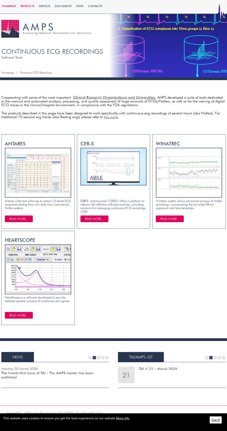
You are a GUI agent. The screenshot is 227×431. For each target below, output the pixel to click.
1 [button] (90, 357)
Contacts (95, 6)
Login (188, 33)
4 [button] (103, 357)
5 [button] (107, 357)
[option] (55, 375)
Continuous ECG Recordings (36, 72)
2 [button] (94, 357)
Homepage (9, 6)
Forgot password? (188, 42)
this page (111, 117)
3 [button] (98, 357)
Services (44, 6)
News (80, 6)
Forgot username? (188, 46)
